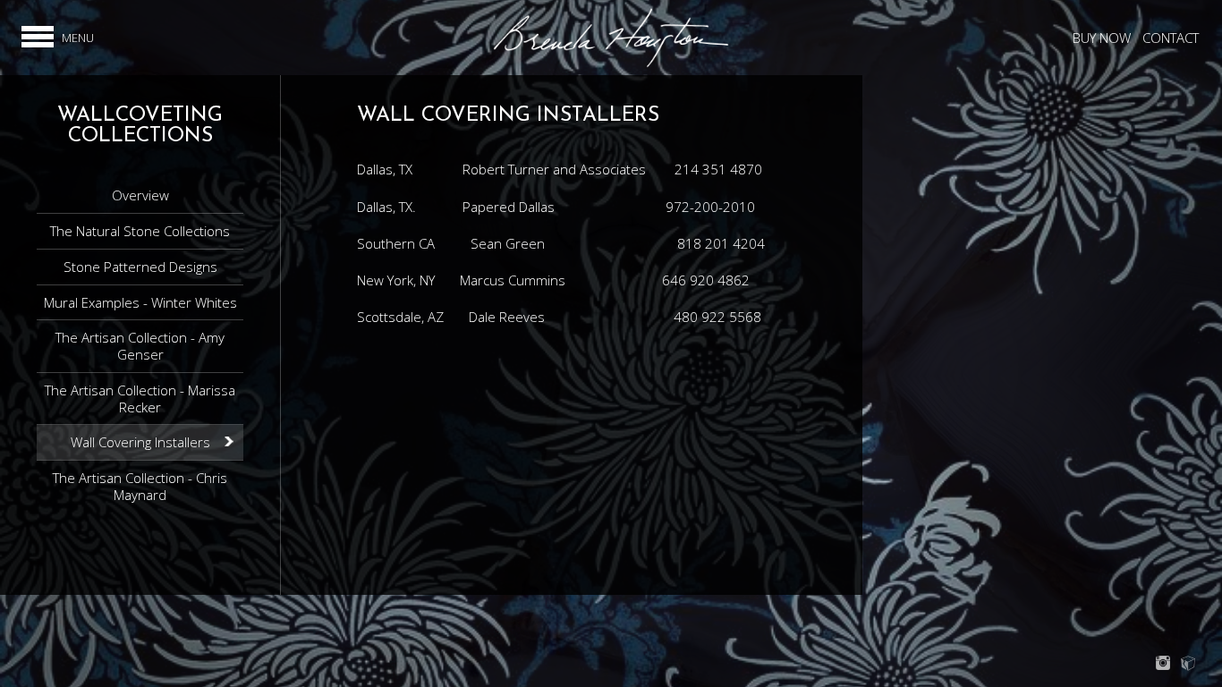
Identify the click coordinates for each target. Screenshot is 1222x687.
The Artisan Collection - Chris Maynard (140, 486)
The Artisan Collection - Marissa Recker (140, 398)
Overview (140, 195)
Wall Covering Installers (140, 442)
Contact (1170, 38)
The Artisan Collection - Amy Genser (140, 345)
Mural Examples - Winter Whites (140, 302)
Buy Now (1102, 38)
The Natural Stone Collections (140, 231)
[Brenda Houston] (611, 64)
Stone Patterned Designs (140, 267)
